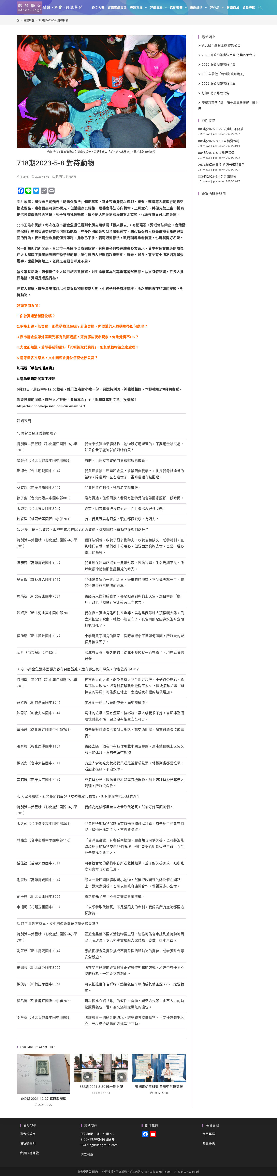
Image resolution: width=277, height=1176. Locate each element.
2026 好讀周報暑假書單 (219, 83)
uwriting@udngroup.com (99, 1145)
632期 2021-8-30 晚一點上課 (101, 1086)
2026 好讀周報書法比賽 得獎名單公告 (228, 55)
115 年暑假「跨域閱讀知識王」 (224, 74)
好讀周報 (71, 176)
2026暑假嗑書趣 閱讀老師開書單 (221, 165)
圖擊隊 (60, 176)
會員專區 (208, 1134)
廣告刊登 (87, 1154)
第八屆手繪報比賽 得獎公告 (221, 45)
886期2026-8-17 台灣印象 (217, 176)
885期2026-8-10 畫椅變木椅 (218, 141)
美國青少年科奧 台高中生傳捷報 (159, 1086)
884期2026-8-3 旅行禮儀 (216, 153)
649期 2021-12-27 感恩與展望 (43, 1098)
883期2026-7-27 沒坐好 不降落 (221, 129)
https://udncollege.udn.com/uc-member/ (51, 406)
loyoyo (24, 176)
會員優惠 (208, 1143)
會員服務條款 (29, 1153)
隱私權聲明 (28, 1143)
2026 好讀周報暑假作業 (219, 64)
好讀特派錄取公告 (215, 93)
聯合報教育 (28, 1134)
